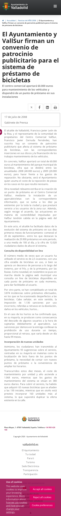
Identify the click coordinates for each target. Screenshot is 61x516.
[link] (3, 20)
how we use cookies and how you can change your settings (16, 507)
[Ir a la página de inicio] (6, 6)
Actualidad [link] (11, 20)
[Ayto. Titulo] (33, 419)
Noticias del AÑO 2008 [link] (27, 20)
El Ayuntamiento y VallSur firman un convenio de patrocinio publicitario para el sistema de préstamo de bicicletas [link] (30, 23)
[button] (55, 6)
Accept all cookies (42, 489)
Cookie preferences (42, 505)
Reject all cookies (42, 497)
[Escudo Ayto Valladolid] (25, 419)
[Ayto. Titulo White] (19, 6)
